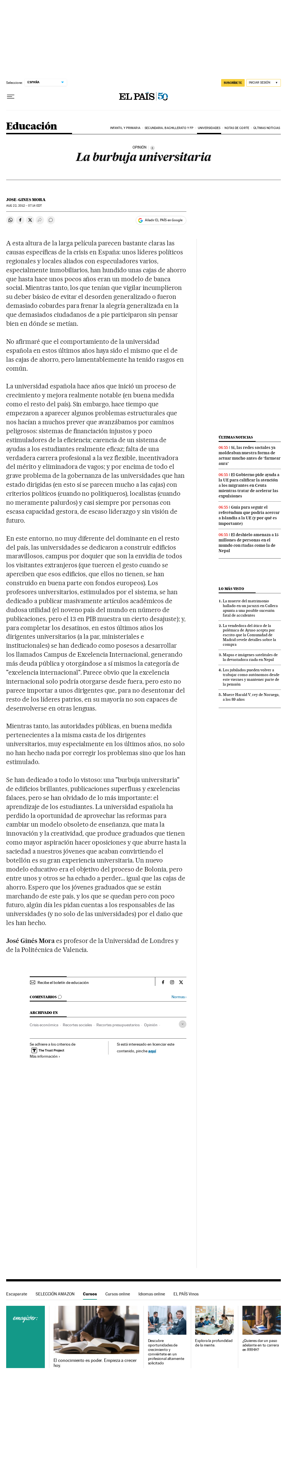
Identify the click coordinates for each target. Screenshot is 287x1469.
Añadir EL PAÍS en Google (163, 220)
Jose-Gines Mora (26, 199)
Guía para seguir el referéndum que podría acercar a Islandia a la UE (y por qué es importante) (249, 515)
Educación (31, 126)
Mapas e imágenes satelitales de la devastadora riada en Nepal (250, 657)
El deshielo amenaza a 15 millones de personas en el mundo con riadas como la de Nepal (249, 542)
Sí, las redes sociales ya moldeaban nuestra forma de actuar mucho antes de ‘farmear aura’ (250, 455)
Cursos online (117, 1294)
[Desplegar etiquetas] (182, 1024)
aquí (152, 1050)
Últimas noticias (266, 128)
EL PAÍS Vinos (186, 1294)
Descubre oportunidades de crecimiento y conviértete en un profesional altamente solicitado (166, 1352)
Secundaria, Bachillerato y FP (169, 128)
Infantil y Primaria (125, 128)
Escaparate (16, 1294)
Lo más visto (231, 589)
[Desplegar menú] (10, 96)
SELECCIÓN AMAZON (55, 1294)
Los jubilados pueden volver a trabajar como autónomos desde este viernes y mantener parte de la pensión (251, 677)
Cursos (90, 1294)
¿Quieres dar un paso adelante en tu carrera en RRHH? (260, 1345)
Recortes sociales (77, 1025)
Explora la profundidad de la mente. (214, 1343)
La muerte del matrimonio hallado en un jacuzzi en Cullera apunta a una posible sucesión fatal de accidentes (250, 608)
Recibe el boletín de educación (63, 982)
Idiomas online (151, 1294)
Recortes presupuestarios (118, 1025)
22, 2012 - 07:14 (24, 205)
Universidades (209, 128)
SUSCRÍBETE (233, 83)
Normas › (179, 997)
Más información (44, 1056)
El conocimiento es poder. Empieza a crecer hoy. (95, 1363)
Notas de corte (236, 128)
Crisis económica (44, 1025)
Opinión (151, 1025)
